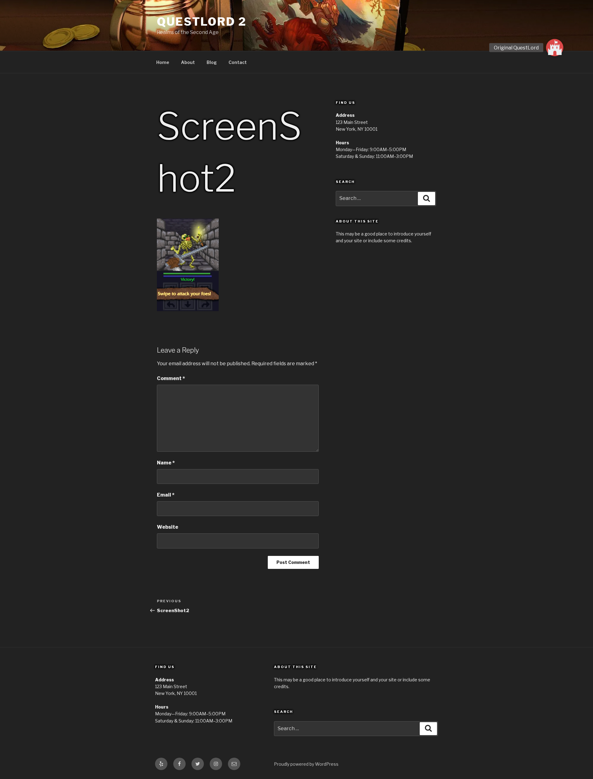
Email (166, 495)
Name (166, 463)
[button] (554, 47)
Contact (238, 62)
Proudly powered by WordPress (306, 764)
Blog (212, 62)
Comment (171, 378)
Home (162, 62)
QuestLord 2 (201, 21)
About (188, 62)
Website (167, 527)
